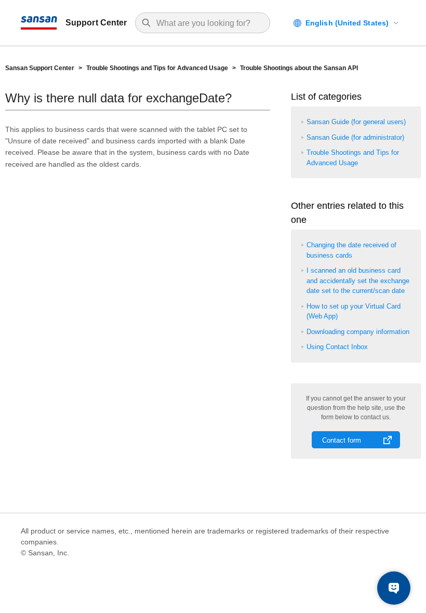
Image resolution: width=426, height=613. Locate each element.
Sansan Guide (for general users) (356, 122)
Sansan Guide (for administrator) (355, 137)
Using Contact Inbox (337, 347)
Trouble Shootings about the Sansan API (299, 68)
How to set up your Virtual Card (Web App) (354, 311)
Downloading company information (358, 332)
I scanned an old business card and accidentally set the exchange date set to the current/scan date (358, 280)
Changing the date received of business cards (351, 250)
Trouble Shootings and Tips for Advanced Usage (157, 68)
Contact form (341, 440)
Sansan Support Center (39, 68)
